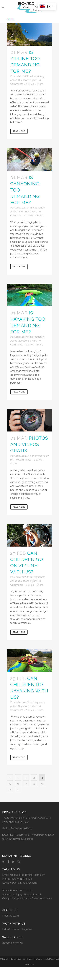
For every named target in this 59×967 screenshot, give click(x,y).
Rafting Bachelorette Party (17, 828)
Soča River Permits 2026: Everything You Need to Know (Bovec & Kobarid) (28, 837)
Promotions (38, 455)
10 (10, 790)
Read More (19, 131)
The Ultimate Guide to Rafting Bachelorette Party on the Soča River (26, 820)
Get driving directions (25, 882)
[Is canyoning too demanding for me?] (29, 159)
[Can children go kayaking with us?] (29, 660)
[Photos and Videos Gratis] (29, 420)
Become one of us (12, 942)
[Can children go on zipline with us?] (29, 535)
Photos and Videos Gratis (29, 444)
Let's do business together (17, 929)
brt (35, 80)
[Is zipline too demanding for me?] (29, 34)
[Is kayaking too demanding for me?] (29, 295)
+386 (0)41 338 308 (21, 878)
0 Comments (23, 459)
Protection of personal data (38, 959)
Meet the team (10, 915)
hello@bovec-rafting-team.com (27, 874)
